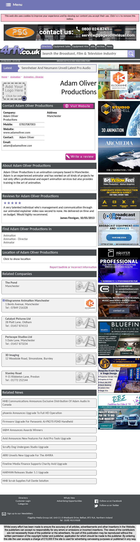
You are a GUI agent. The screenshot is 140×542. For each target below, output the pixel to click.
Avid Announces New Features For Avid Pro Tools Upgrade (37, 438)
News (109, 46)
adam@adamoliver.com (18, 145)
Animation (15, 77)
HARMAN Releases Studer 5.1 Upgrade (25, 472)
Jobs (93, 46)
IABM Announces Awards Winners (23, 430)
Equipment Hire (80, 46)
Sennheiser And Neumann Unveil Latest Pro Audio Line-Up (56, 69)
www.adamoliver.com (16, 132)
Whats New (69, 498)
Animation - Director (34, 77)
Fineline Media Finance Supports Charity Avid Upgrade (35, 464)
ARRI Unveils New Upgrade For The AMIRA (28, 455)
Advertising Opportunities (69, 501)
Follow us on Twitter (109, 505)
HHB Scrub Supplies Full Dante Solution (25, 481)
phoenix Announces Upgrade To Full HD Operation (32, 413)
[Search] (131, 53)
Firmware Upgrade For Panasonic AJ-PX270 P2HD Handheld (38, 421)
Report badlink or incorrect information (73, 267)
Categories (23, 504)
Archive (101, 46)
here (117, 16)
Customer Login (23, 501)
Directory (46, 46)
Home (4, 77)
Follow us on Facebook (111, 501)
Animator (9, 242)
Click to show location (17, 259)
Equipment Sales (61, 46)
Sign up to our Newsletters (20, 514)
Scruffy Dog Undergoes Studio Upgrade (25, 447)
